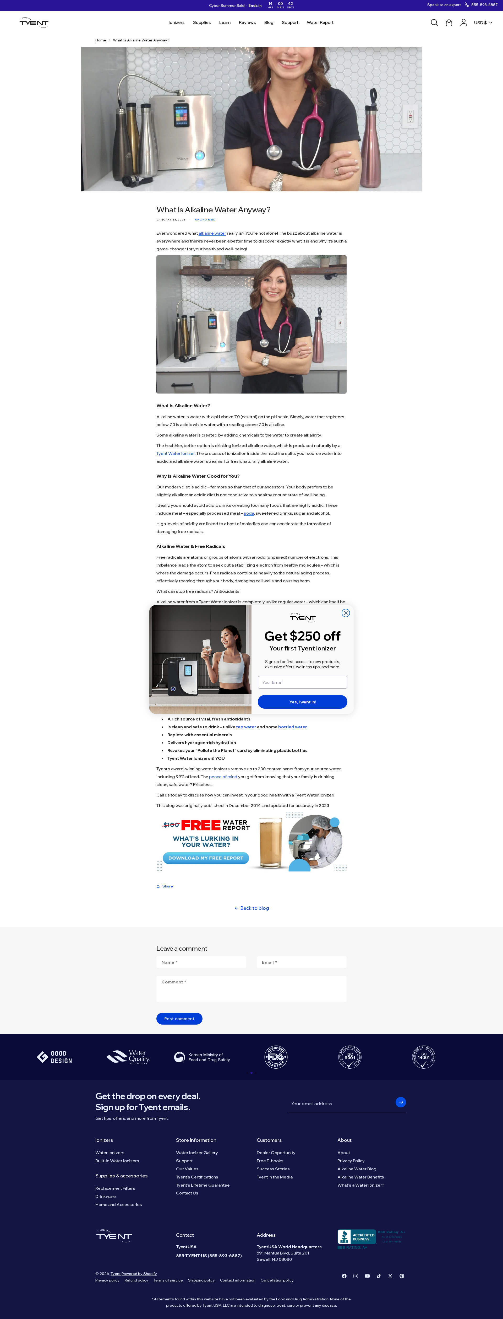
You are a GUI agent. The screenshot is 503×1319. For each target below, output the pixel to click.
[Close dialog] (346, 613)
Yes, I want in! (302, 701)
